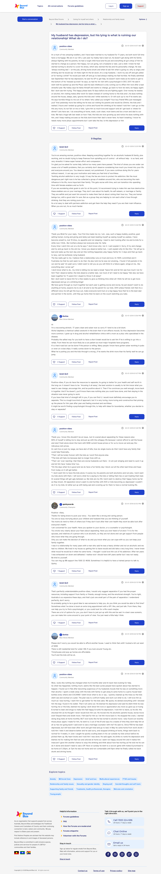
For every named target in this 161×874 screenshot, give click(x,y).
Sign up (126, 6)
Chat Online (120, 831)
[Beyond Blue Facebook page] (108, 859)
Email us (118, 842)
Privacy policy (116, 871)
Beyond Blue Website (24, 814)
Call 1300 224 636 (122, 820)
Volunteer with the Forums (74, 836)
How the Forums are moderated (77, 826)
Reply (137, 128)
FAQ (65, 821)
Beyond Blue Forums (24, 6)
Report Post (93, 128)
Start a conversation (30, 19)
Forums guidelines (75, 6)
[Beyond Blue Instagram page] (122, 859)
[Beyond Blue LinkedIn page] (136, 859)
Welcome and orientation (123, 789)
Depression (78, 779)
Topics (40, 6)
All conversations (55, 6)
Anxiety (53, 779)
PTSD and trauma (129, 779)
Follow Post (76, 128)
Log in (111, 6)
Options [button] (142, 19)
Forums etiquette (70, 831)
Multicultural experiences (110, 779)
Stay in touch (65, 859)
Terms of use (98, 871)
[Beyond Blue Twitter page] (129, 859)
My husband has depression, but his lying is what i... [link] (76, 24)
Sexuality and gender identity (88, 784)
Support (141, 6)
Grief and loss (91, 779)
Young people (55, 794)
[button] (54, 128)
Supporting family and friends (61, 789)
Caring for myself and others (83, 19)
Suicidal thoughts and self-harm (128, 784)
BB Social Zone (65, 779)
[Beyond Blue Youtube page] (115, 859)
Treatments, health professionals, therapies (93, 789)
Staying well (107, 784)
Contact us (82, 871)
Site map (131, 871)
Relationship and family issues (113, 19)
